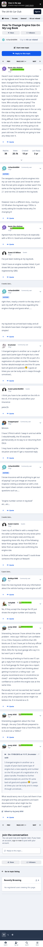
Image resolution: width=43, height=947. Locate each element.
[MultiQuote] (3, 142)
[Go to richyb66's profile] (4, 604)
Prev (8, 61)
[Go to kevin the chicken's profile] (4, 69)
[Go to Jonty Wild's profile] (4, 628)
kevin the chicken (15, 68)
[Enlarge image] (29, 782)
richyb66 (11, 603)
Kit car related (32, 40)
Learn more (4, 4)
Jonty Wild (12, 627)
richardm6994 (11, 40)
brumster (12, 345)
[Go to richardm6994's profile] (3, 40)
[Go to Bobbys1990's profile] (4, 579)
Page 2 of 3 (20, 61)
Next (34, 61)
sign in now (17, 840)
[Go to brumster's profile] (4, 346)
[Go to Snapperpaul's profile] (4, 423)
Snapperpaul (13, 422)
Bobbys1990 (13, 578)
